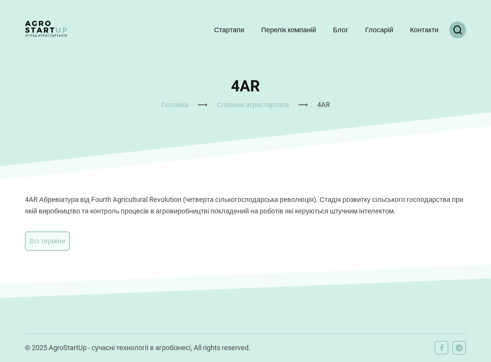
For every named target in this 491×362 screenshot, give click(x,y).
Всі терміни (47, 241)
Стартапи (229, 30)
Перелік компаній (288, 30)
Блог (340, 30)
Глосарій (379, 30)
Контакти (424, 30)
